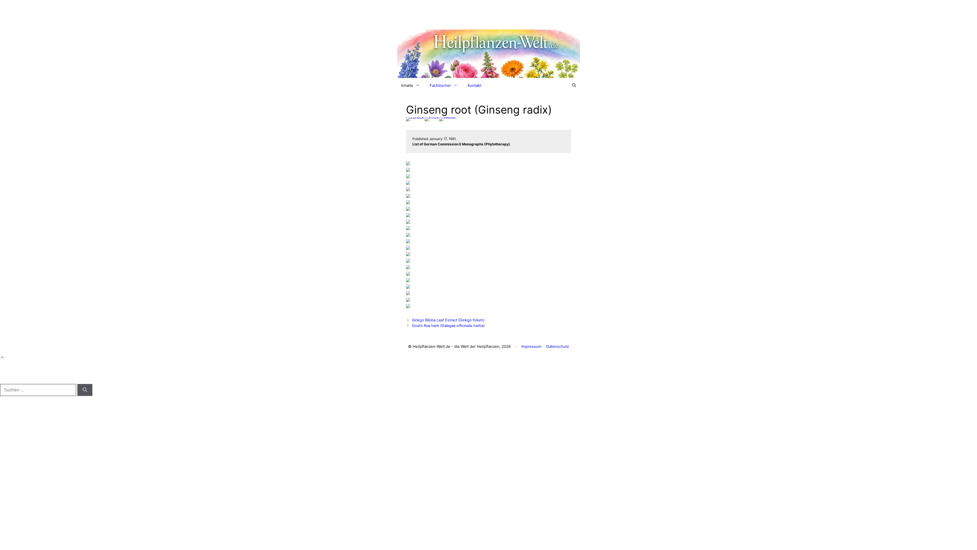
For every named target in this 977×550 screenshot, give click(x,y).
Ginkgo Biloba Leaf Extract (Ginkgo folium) (448, 320)
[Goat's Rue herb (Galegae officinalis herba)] (447, 119)
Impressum (531, 346)
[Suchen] (84, 390)
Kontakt (474, 85)
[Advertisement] (488, 11)
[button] (574, 85)
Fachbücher (440, 85)
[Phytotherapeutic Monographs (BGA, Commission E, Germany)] (432, 119)
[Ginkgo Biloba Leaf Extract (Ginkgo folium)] (415, 119)
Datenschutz (557, 346)
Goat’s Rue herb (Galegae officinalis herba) (448, 325)
